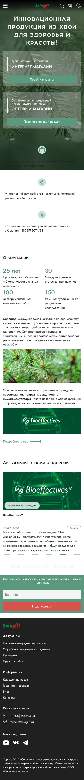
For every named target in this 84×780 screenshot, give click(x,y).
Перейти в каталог (42, 79)
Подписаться (42, 606)
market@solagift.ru (22, 722)
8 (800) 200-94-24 (22, 716)
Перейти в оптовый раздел (42, 121)
